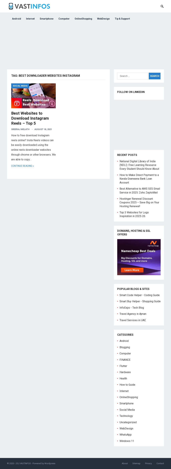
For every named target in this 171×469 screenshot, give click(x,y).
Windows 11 (127, 441)
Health (123, 378)
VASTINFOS (25, 463)
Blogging (125, 347)
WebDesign (103, 18)
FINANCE (125, 359)
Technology (126, 416)
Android (16, 18)
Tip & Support (122, 18)
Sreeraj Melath (20, 129)
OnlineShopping (83, 18)
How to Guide (127, 384)
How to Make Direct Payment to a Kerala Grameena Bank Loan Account (139, 178)
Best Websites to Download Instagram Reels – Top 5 (30, 118)
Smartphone (46, 18)
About (125, 463)
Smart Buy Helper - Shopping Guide (140, 301)
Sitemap (136, 463)
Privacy (148, 463)
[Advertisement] (85, 48)
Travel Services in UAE (133, 320)
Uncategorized (128, 422)
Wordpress (49, 463)
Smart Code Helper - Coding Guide (140, 295)
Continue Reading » (22, 166)
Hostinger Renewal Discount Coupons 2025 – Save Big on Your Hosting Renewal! (139, 202)
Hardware (125, 372)
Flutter (123, 366)
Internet (30, 18)
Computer (64, 18)
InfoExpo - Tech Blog (132, 307)
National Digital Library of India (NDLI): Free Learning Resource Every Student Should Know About (139, 165)
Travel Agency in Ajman (133, 313)
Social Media (20, 86)
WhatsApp (126, 434)
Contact (160, 463)
